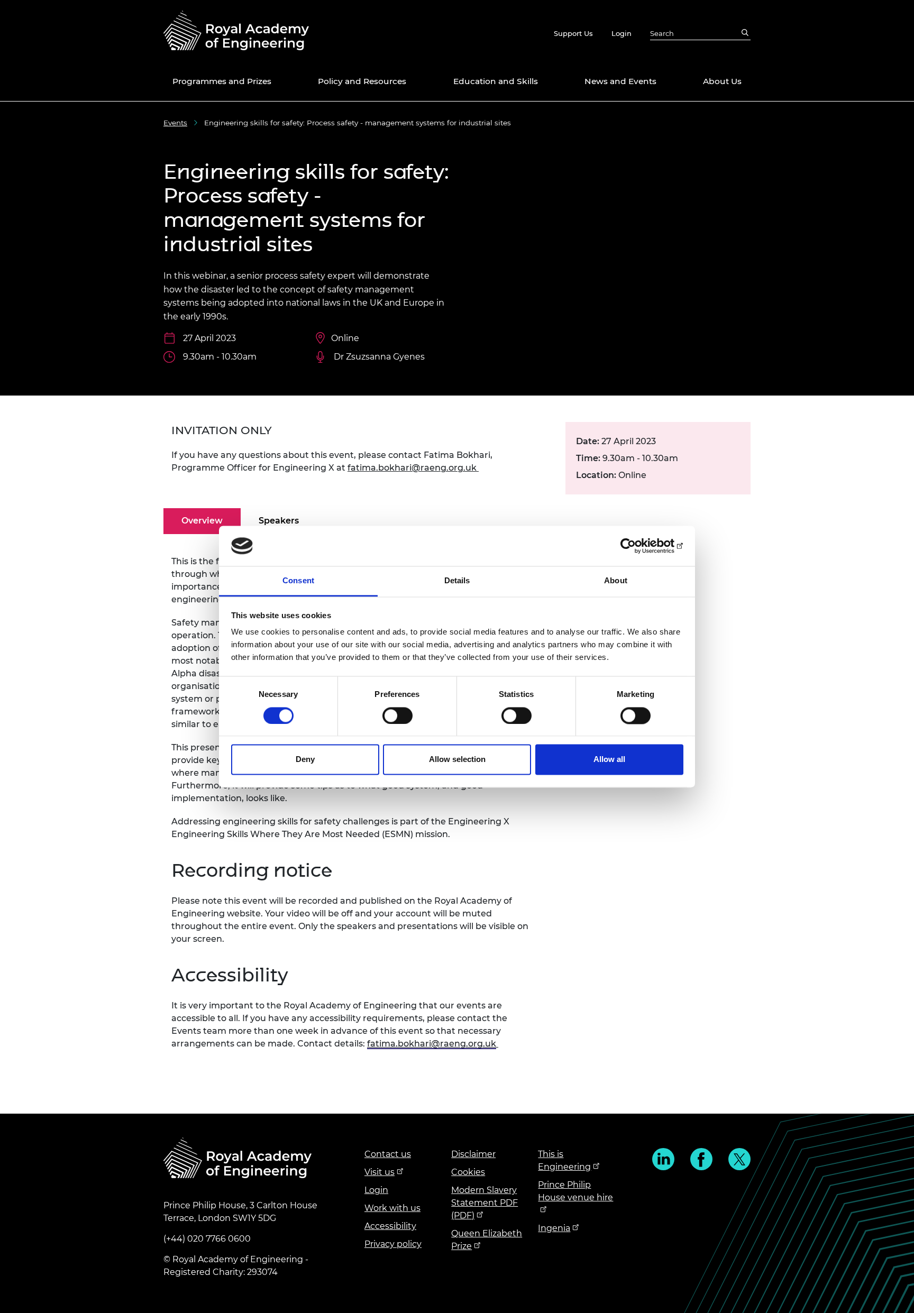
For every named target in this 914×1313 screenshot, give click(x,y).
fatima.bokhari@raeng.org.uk (412, 468)
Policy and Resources (362, 81)
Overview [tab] (202, 521)
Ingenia (554, 1228)
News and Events (620, 81)
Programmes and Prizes (221, 81)
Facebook (701, 1159)
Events (175, 122)
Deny (305, 759)
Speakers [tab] (279, 521)
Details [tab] (457, 580)
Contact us (387, 1154)
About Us (722, 81)
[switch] (397, 715)
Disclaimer (473, 1154)
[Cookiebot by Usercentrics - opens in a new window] (637, 546)
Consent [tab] (298, 580)
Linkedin (663, 1159)
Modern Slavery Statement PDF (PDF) (484, 1202)
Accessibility (390, 1226)
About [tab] (615, 580)
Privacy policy (393, 1244)
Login (621, 33)
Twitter (739, 1159)
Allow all (609, 759)
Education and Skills (495, 81)
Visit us (379, 1172)
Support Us (573, 33)
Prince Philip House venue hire (575, 1191)
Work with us (392, 1208)
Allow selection (457, 759)
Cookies (468, 1172)
